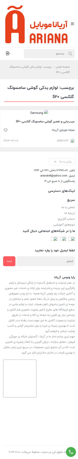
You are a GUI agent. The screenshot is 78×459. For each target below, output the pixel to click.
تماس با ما (68, 207)
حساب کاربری (66, 219)
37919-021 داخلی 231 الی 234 (51, 170)
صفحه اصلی (63, 67)
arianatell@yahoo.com (53, 176)
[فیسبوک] (72, 240)
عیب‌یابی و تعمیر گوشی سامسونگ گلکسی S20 (45, 122)
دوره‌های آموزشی (64, 225)
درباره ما (69, 213)
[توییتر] (54, 240)
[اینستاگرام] (63, 240)
